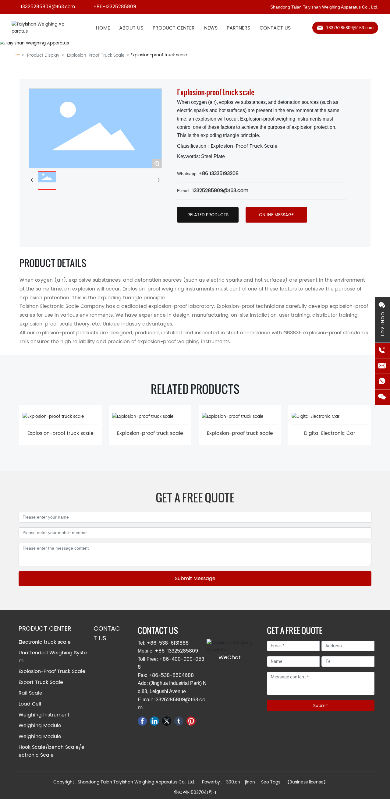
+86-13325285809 (114, 7)
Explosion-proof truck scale (60, 433)
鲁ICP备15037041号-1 (195, 792)
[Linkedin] (154, 721)
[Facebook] (142, 721)
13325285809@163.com (48, 7)
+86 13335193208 (218, 174)
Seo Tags (270, 782)
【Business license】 (306, 782)
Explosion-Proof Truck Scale (96, 55)
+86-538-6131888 (168, 643)
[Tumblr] (178, 721)
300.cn (233, 782)
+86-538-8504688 (171, 675)
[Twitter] (166, 721)
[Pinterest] (191, 721)
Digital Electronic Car (329, 433)
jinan (250, 782)
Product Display (43, 55)
